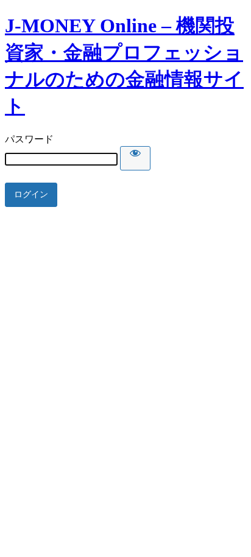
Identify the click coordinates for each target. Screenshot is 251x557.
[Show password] (135, 158)
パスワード (29, 139)
